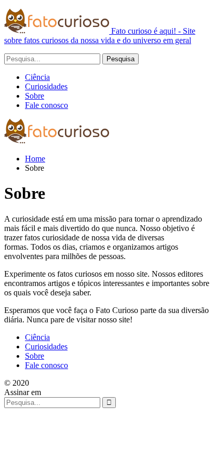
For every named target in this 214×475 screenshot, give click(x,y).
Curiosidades (46, 86)
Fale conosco (46, 105)
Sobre (34, 95)
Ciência (37, 77)
